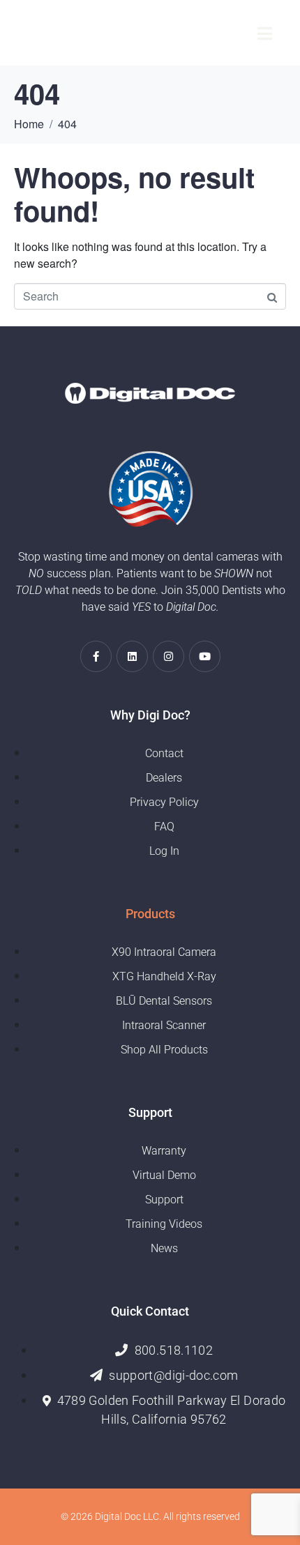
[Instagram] (168, 656)
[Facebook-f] (96, 656)
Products (150, 913)
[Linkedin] (132, 656)
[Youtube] (204, 656)
